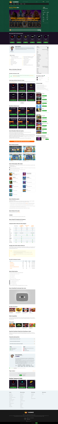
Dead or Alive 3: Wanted (44, 119)
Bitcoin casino (21, 396)
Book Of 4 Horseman (32, 226)
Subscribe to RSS (29, 421)
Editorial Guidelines (33, 398)
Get (13, 114)
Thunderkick (43, 116)
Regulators (21, 404)
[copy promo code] (14, 89)
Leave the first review (45, 8)
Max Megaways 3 (11, 262)
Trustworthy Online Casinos (12, 397)
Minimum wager (20, 121)
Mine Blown (43, 93)
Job (31, 397)
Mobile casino (21, 397)
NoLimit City (24, 328)
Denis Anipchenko (12, 51)
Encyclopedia (10, 406)
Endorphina (30, 328)
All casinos (22, 102)
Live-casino (21, 398)
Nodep (10, 110)
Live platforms (21, 407)
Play (12, 42)
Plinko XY (43, 108)
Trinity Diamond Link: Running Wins (45, 123)
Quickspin (43, 131)
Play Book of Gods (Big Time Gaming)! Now (22, 141)
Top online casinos (11, 400)
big (27, 121)
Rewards (10, 404)
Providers (10, 405)
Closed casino (10, 396)
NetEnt (42, 94)
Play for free (44, 99)
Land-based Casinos (22, 400)
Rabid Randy (43, 97)
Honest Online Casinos (11, 399)
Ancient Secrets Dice (27, 226)
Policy (32, 396)
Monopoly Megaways (12, 265)
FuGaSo (43, 124)
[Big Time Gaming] (47, 47)
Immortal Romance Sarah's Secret (21, 226)
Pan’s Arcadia (43, 115)
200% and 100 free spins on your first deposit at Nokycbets (45, 137)
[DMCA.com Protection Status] (28, 419)
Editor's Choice (11, 121)
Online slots (10, 398)
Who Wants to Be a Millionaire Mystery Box (14, 266)
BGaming (43, 109)
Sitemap (21, 406)
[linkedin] (15, 356)
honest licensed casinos (13, 82)
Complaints (21, 399)
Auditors (21, 405)
